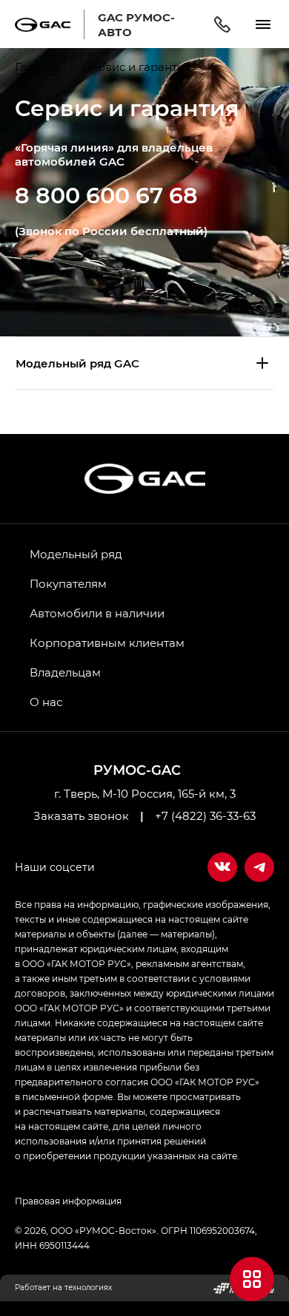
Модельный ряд (76, 553)
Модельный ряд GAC (77, 363)
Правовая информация (68, 1201)
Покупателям (68, 583)
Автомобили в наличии (97, 613)
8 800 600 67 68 (106, 194)
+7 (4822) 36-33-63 (205, 815)
